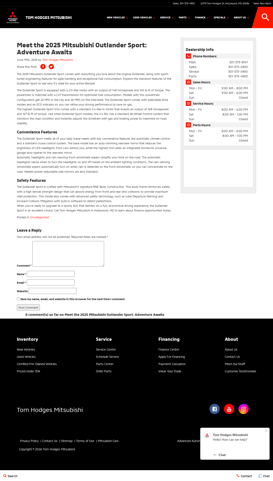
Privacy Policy (29, 441)
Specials (219, 17)
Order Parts (104, 371)
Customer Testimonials (240, 371)
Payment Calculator (172, 364)
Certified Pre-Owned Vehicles (37, 364)
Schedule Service (107, 356)
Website (22, 291)
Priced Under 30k (28, 371)
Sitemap (67, 441)
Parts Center (104, 364)
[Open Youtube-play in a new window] (229, 409)
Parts (183, 17)
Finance (200, 17)
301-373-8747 (238, 62)
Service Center (106, 349)
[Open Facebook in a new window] (214, 409)
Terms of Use (85, 441)
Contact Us (232, 356)
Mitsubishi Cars (108, 441)
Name (21, 274)
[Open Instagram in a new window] (243, 409)
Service (165, 17)
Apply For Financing (171, 356)
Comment (24, 265)
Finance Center (168, 349)
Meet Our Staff (235, 364)
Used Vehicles (142, 17)
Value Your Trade (169, 371)
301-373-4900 (187, 3)
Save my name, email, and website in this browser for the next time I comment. (72, 299)
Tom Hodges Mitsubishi (57, 59)
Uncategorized (39, 217)
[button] (265, 17)
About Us (240, 17)
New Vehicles (116, 17)
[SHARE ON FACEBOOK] (43, 66)
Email (21, 282)
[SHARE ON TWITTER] (51, 66)
